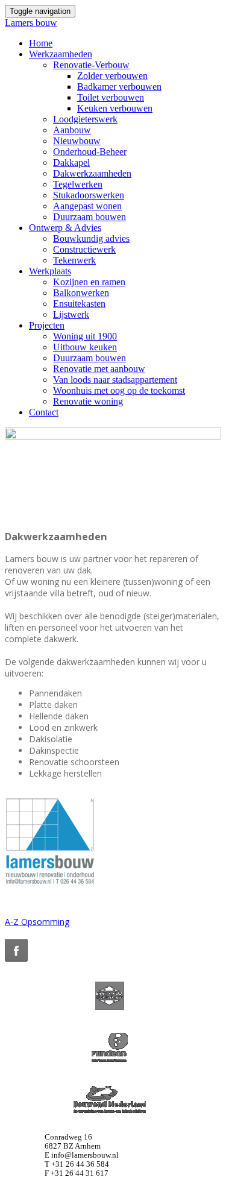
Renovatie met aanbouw (99, 369)
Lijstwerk (71, 314)
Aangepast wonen (87, 206)
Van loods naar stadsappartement (115, 379)
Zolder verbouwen (112, 76)
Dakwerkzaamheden (92, 173)
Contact (43, 412)
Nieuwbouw (77, 141)
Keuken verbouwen (114, 108)
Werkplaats (50, 271)
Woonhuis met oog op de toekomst (119, 390)
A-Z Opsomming (37, 921)
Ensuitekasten (79, 303)
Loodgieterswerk (85, 119)
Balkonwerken (81, 293)
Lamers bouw (31, 22)
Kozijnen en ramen (89, 282)
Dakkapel (71, 162)
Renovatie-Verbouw (91, 65)
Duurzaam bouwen (89, 217)
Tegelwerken (77, 184)
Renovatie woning (88, 401)
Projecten (46, 325)
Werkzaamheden (60, 54)
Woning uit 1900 (85, 336)
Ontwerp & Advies (65, 227)
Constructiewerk (84, 249)
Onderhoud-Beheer (90, 152)
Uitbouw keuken (85, 347)
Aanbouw (72, 130)
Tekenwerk (74, 260)
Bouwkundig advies (91, 238)
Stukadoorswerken (88, 195)
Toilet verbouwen (110, 97)
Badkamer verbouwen (119, 86)
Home (40, 43)
